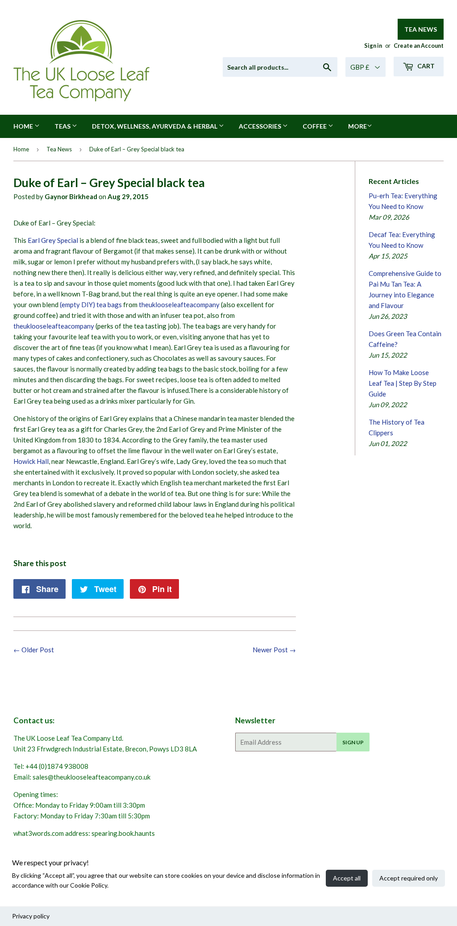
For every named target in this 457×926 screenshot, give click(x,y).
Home (23, 126)
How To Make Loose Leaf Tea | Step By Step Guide (402, 383)
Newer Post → (274, 650)
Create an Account (419, 45)
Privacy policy (31, 916)
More (357, 126)
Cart (425, 66)
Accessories (261, 126)
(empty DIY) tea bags (91, 304)
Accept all (347, 878)
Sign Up (353, 742)
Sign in (373, 45)
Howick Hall (31, 461)
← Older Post (33, 650)
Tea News (420, 29)
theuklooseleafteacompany (178, 304)
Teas (63, 126)
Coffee (315, 126)
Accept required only (408, 878)
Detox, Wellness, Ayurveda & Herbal (155, 126)
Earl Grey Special (53, 240)
